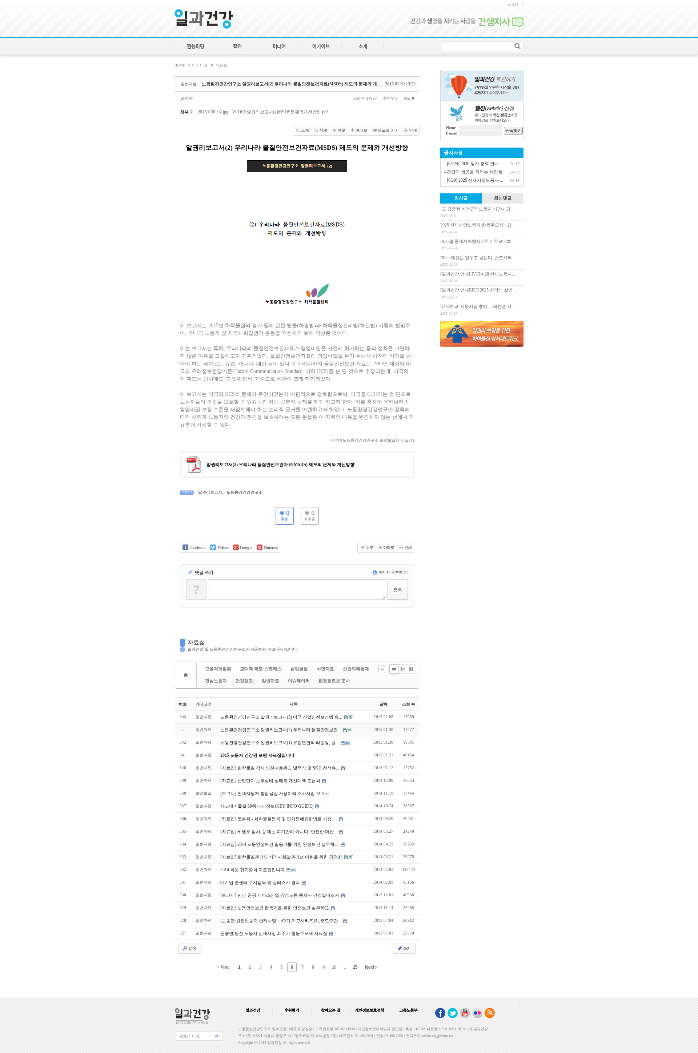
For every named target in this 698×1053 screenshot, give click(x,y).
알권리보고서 (210, 492)
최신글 (461, 198)
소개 (362, 46)
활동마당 (195, 46)
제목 (294, 704)
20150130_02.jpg (213, 111)
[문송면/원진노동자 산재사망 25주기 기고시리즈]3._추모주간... (281, 920)
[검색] (517, 46)
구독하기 (513, 130)
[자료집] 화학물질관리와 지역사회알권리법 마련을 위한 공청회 (281, 857)
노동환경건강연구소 (244, 492)
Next (370, 967)
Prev (224, 967)
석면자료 (325, 668)
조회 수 (408, 704)
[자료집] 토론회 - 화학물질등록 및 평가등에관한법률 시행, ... (279, 818)
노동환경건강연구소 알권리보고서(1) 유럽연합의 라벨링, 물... (280, 742)
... (345, 967)
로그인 (512, 4)
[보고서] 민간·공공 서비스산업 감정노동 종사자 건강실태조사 (280, 895)
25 (355, 967)
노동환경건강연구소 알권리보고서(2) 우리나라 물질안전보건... (281, 729)
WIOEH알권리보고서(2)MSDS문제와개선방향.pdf (280, 111)
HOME (180, 65)
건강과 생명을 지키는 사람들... (476, 172)
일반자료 (270, 680)
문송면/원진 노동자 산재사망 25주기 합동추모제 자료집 (274, 933)
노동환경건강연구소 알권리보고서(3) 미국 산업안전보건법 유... (281, 717)
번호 (183, 704)
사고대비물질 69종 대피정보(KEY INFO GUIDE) (267, 806)
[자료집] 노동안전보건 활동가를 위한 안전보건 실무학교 (275, 908)
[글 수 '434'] (186, 675)
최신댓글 (503, 198)
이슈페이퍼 (299, 680)
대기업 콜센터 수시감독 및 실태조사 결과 (260, 882)
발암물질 (299, 668)
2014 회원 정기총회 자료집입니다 (253, 869)
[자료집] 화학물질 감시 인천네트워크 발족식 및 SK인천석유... (280, 768)
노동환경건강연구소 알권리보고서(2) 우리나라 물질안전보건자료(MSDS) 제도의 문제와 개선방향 (296, 84)
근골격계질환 (218, 668)
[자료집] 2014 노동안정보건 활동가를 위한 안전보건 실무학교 (280, 844)
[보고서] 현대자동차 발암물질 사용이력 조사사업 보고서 (274, 793)
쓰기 (406, 948)
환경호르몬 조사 (334, 680)
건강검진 (244, 680)
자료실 (221, 65)
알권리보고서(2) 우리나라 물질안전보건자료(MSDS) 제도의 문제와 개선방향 (280, 464)
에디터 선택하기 (393, 572)
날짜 (384, 704)
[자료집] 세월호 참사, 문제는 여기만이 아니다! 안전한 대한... (279, 831)
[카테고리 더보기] (382, 669)
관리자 (187, 98)
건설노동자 (216, 680)
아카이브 (321, 46)
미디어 (279, 46)
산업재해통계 (356, 668)
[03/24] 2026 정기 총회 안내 (473, 163)
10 (334, 967)
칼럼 (237, 46)
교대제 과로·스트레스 (261, 668)
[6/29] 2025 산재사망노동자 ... (475, 180)
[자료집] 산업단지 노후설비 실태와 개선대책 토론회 (270, 780)
